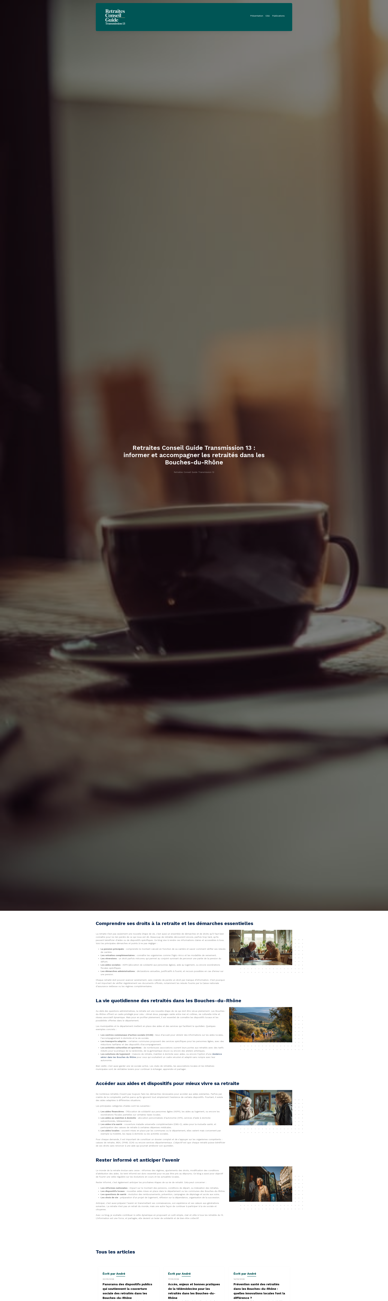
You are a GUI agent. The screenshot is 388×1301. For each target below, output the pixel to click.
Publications (278, 16)
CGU (268, 16)
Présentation (256, 16)
